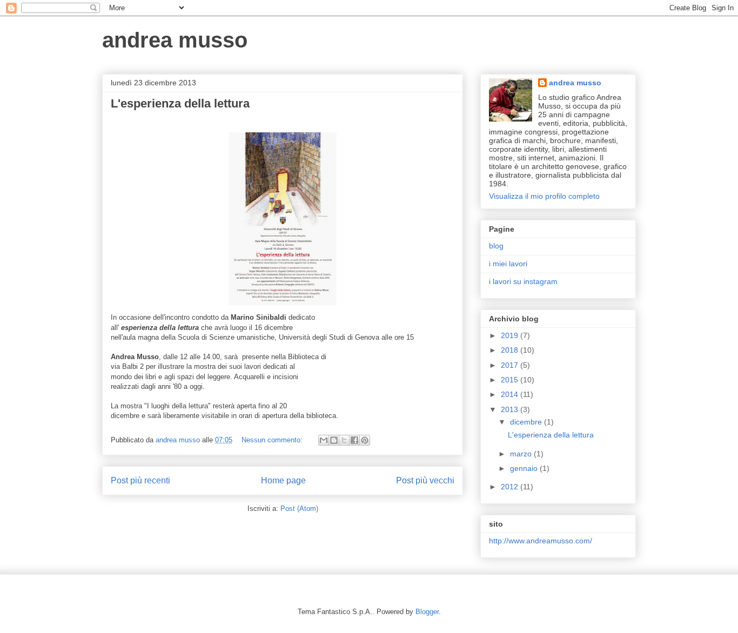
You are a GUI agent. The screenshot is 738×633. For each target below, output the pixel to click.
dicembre (527, 421)
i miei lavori (508, 263)
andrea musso (174, 40)
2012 (510, 486)
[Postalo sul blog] (333, 440)
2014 (510, 394)
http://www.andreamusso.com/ (540, 540)
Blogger (427, 612)
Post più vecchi (425, 480)
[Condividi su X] (344, 440)
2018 (510, 350)
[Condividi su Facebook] (354, 440)
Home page (283, 480)
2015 (510, 379)
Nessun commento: (273, 440)
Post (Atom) (299, 508)
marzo (522, 453)
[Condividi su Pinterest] (364, 440)
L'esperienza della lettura (180, 103)
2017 (510, 365)
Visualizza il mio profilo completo (544, 196)
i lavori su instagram (523, 281)
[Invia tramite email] (323, 440)
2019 (510, 335)
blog (496, 245)
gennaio (525, 468)
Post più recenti (140, 480)
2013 (510, 409)
